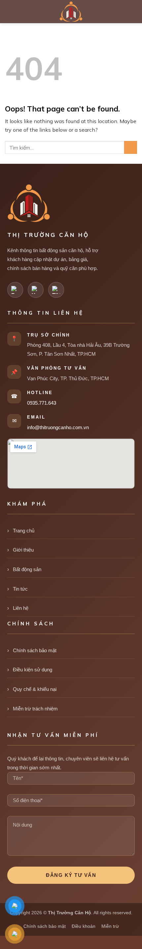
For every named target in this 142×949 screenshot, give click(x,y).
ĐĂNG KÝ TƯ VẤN (71, 875)
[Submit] (130, 147)
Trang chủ (23, 530)
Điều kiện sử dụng (32, 669)
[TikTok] (56, 290)
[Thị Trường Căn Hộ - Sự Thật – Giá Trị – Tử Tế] (71, 11)
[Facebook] (15, 290)
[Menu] (10, 11)
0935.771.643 (41, 403)
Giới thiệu (23, 550)
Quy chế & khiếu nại (34, 689)
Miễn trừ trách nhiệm (35, 708)
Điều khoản (83, 926)
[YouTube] (36, 290)
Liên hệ (20, 608)
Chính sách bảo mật (34, 650)
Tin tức (20, 589)
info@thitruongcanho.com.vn (58, 427)
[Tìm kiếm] (134, 11)
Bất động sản (27, 569)
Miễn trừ (110, 926)
